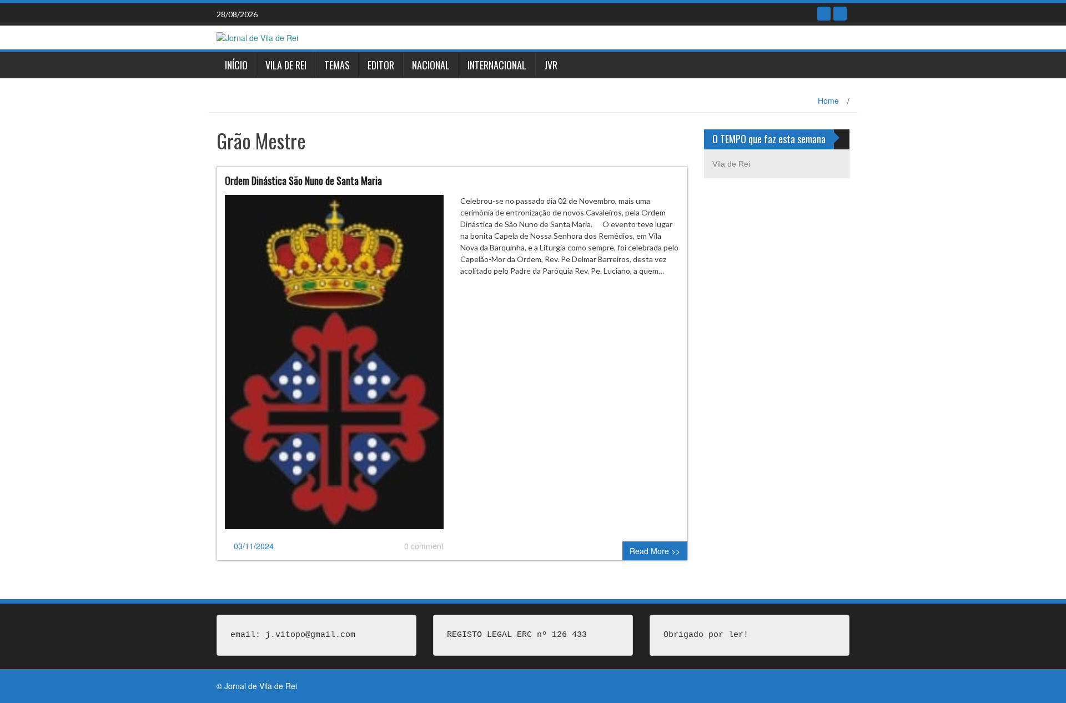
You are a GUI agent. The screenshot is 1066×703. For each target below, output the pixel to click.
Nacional (431, 65)
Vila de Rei (285, 65)
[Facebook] (824, 14)
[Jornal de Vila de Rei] (257, 36)
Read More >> (655, 550)
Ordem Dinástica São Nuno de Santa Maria (303, 180)
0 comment (424, 545)
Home (828, 100)
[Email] (840, 14)
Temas (337, 65)
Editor (381, 65)
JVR (550, 65)
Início (236, 65)
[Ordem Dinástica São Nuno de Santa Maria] (334, 366)
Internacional (496, 65)
